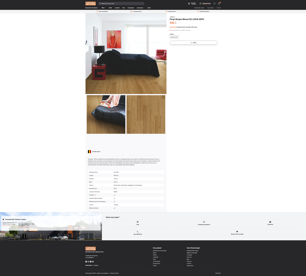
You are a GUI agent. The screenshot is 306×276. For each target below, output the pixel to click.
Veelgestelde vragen (199, 7)
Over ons (189, 257)
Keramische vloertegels (159, 250)
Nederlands (88, 265)
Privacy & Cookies (114, 273)
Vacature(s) (190, 265)
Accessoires (156, 263)
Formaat (172, 34)
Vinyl (154, 259)
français (95, 265)
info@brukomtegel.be (91, 255)
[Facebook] (86, 261)
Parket (155, 255)
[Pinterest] (93, 261)
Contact (219, 7)
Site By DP (218, 273)
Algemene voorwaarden (102, 273)
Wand (154, 252)
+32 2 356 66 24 (89, 257)
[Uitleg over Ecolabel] (95, 195)
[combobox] (121, 3)
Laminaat (172, 16)
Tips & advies (210, 7)
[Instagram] (88, 261)
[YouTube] (90, 261)
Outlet (155, 265)
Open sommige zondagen (23, 227)
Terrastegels (156, 261)
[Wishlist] (214, 3)
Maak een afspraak (192, 252)
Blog (188, 259)
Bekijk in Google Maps (7, 225)
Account (189, 261)
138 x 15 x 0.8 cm (174, 37)
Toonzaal (189, 255)
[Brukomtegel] (90, 3)
